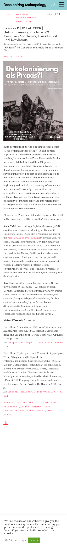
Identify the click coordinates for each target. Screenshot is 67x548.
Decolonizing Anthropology (24, 4)
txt (8, 14)
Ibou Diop (21, 13)
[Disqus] (33, 483)
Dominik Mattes (25, 17)
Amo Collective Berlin (24, 237)
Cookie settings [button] (15, 540)
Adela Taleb (23, 21)
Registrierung (13, 56)
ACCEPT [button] (34, 540)
